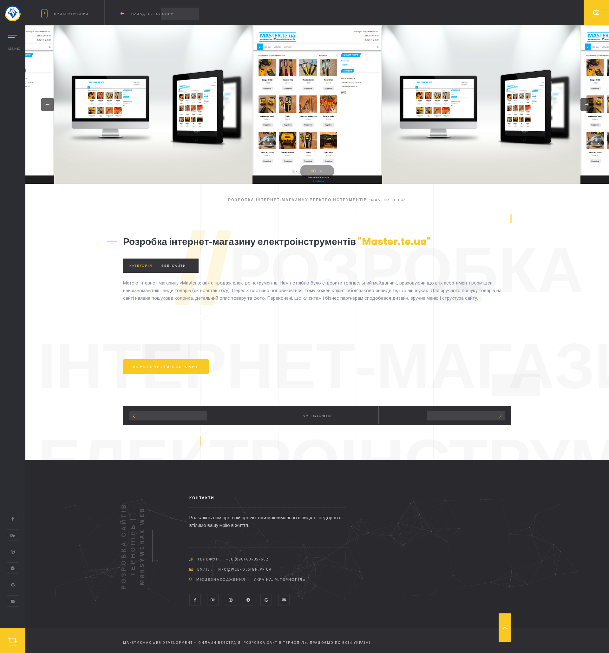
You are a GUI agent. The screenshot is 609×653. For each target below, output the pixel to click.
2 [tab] (321, 171)
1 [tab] (313, 171)
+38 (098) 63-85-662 (247, 559)
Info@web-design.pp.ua (244, 569)
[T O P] (505, 627)
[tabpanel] (317, 104)
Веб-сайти (173, 265)
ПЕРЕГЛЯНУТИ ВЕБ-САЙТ (166, 366)
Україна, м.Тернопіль (279, 579)
